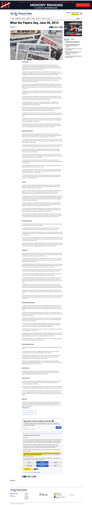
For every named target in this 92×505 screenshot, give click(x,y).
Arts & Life (38, 18)
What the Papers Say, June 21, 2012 (30, 414)
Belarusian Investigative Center (60, 497)
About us (11, 494)
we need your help (27, 451)
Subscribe (58, 427)
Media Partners (57, 493)
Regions (23, 18)
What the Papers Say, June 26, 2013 (34, 23)
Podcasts (44, 18)
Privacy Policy (32, 429)
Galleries (26, 496)
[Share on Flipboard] (60, 27)
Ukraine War (17, 18)
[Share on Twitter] (52, 27)
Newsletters (27, 497)
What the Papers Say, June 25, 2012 (30, 410)
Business (28, 18)
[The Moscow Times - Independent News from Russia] (21, 14)
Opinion (33, 18)
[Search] (81, 18)
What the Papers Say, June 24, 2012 (30, 412)
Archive (48, 18)
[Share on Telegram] (54, 27)
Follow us (41, 493)
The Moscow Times (14, 493)
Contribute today (75, 14)
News (13, 18)
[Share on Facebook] (50, 27)
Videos (26, 494)
